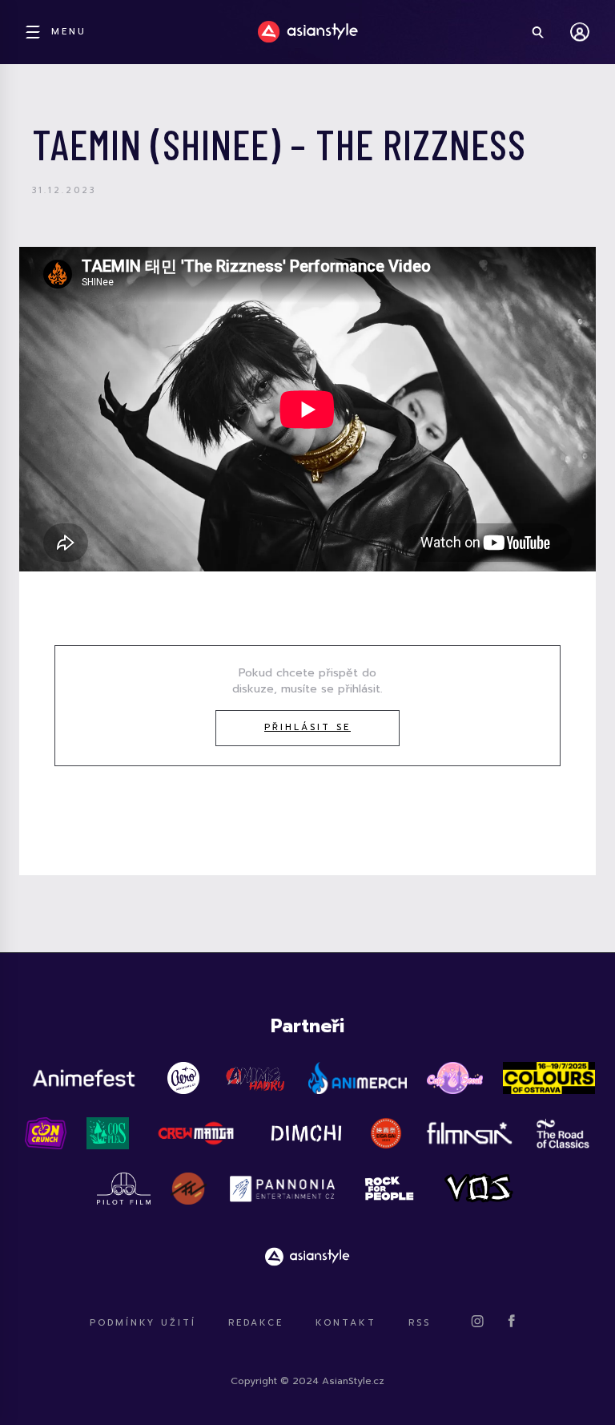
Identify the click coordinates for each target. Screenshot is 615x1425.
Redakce (255, 1323)
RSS (419, 1323)
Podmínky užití (143, 1323)
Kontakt (346, 1323)
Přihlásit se (307, 727)
